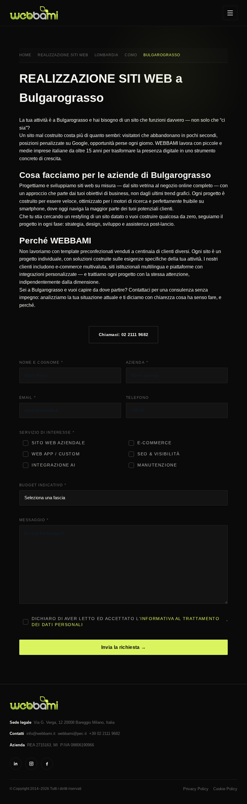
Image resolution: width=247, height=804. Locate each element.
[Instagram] (31, 764)
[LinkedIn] (16, 764)
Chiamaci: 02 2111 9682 (123, 334)
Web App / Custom (56, 454)
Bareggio (83, 722)
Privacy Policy (195, 789)
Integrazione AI (53, 465)
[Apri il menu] (230, 13)
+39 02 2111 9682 (104, 733)
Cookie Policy (225, 789)
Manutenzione (157, 465)
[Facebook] (47, 764)
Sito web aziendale (58, 443)
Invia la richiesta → (123, 647)
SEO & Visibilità (158, 454)
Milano (98, 722)
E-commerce (154, 443)
